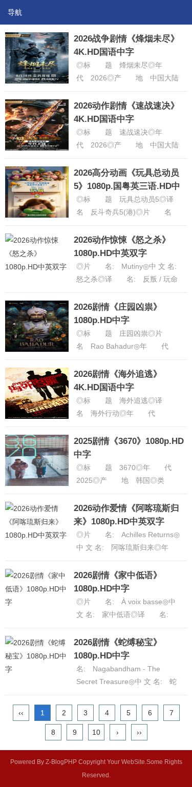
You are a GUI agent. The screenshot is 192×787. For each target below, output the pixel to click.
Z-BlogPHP (61, 761)
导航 (15, 12)
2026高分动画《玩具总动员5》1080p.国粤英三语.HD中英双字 (127, 186)
